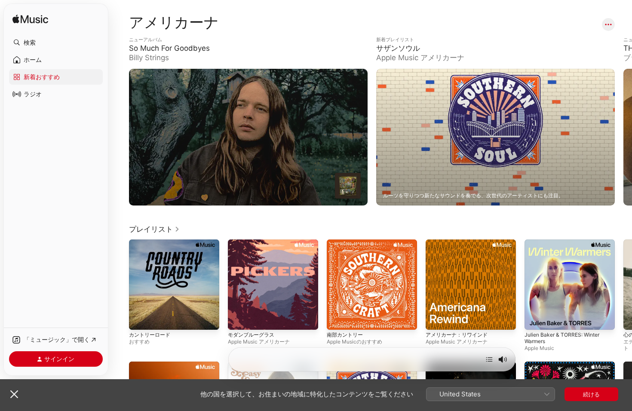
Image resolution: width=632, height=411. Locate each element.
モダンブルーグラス (253, 242)
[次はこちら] (489, 359)
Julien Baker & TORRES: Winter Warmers (566, 246)
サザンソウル (393, 40)
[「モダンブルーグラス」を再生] (238, 319)
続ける (591, 394)
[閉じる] (14, 394)
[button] (55, 42)
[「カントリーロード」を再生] (139, 319)
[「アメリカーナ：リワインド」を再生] (436, 319)
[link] (154, 229)
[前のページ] (120, 137)
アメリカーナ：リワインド (459, 242)
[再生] (347, 185)
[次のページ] (623, 137)
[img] (30, 20)
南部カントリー (346, 242)
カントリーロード (151, 242)
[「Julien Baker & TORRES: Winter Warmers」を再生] (535, 319)
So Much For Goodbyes (160, 40)
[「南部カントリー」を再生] (337, 319)
